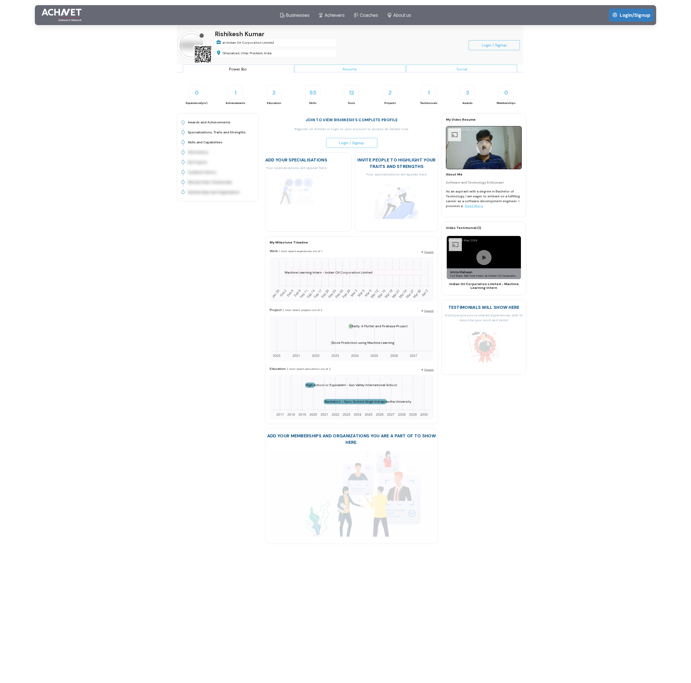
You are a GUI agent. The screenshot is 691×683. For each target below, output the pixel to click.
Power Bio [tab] (238, 69)
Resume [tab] (350, 69)
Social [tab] (461, 69)
